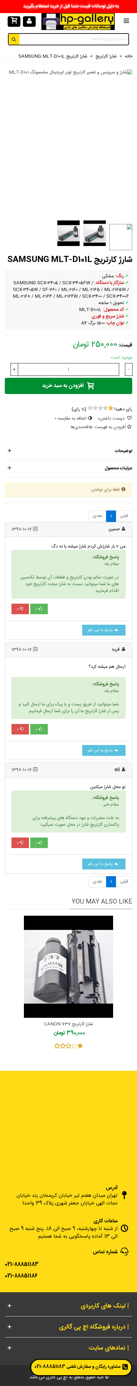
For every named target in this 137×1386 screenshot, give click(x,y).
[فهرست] (126, 22)
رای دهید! (123, 409)
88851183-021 (49, 1367)
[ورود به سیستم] (29, 22)
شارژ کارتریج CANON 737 (68, 1024)
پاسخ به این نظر (101, 630)
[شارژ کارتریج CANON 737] (68, 967)
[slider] (100, 407)
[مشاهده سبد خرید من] (14, 22)
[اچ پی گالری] (78, 21)
